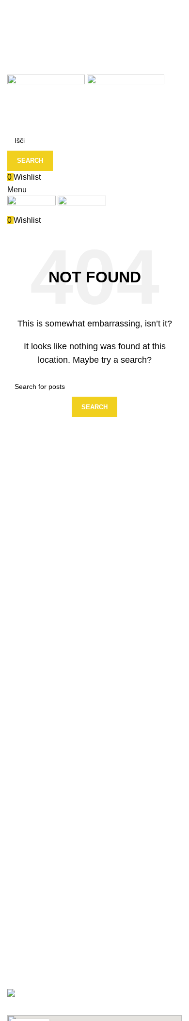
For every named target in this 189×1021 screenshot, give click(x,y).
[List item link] (94, 883)
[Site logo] (47, 88)
